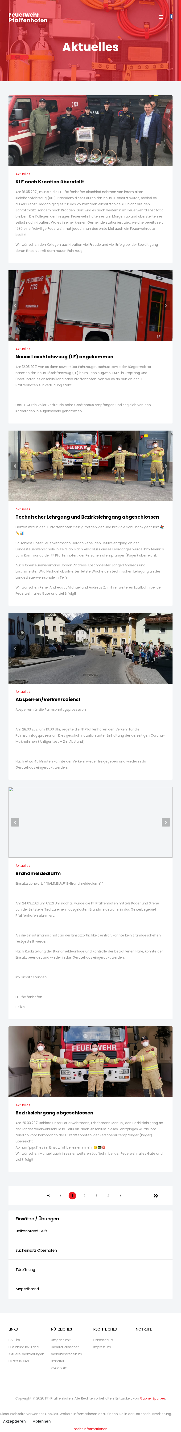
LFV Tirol (14, 1340)
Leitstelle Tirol (18, 1361)
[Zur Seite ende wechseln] (156, 1196)
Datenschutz (103, 1340)
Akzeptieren (14, 1421)
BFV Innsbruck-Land (23, 1347)
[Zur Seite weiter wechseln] (120, 1195)
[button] (15, 305)
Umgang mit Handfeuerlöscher (64, 1343)
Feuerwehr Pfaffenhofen (28, 17)
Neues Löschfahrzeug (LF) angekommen (64, 356)
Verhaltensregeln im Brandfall (66, 1357)
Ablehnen (42, 1421)
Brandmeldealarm (38, 873)
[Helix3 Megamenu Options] (161, 17)
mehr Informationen (90, 1429)
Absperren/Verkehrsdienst (48, 699)
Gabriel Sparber (152, 1398)
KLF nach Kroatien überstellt (50, 181)
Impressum (102, 1347)
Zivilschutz (59, 1368)
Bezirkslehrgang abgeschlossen (54, 1112)
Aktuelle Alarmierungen (26, 1354)
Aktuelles (23, 174)
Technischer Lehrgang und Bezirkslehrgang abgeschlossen (87, 517)
